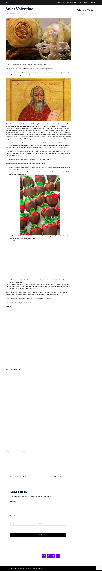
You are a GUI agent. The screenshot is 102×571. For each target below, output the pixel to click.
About (58, 2)
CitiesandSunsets (71, 2)
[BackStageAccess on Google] (53, 556)
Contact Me (92, 2)
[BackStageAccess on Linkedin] (58, 556)
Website (41, 524)
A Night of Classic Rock (19, 476)
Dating (80, 2)
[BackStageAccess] (12, 2)
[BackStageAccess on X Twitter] (49, 556)
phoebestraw (11, 13)
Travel (85, 2)
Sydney (42, 568)
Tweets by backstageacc (84, 14)
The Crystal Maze (59, 476)
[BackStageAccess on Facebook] (44, 556)
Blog (63, 2)
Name (12, 516)
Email (12, 524)
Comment (13, 501)
